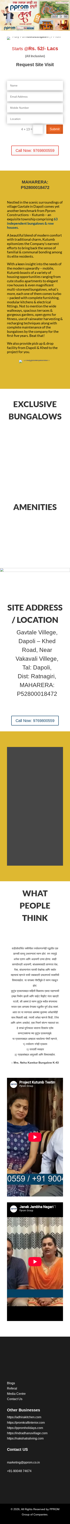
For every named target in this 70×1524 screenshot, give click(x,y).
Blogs (11, 1383)
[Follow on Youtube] (26, 1482)
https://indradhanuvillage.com (27, 1433)
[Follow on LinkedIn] (41, 1482)
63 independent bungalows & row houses (32, 223)
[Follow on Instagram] (18, 1482)
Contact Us (14, 1399)
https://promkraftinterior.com (26, 1422)
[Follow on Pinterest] (33, 1482)
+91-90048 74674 (19, 1471)
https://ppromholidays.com (25, 1428)
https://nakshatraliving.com (25, 1438)
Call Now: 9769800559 (35, 150)
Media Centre (16, 1393)
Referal (12, 1388)
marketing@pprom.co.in (23, 1462)
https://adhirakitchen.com (24, 1417)
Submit (55, 129)
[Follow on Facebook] (10, 1482)
